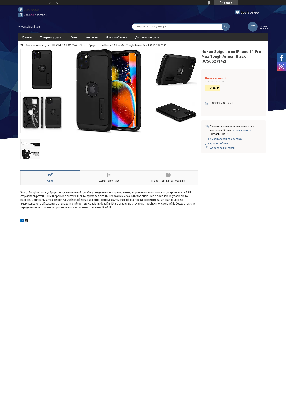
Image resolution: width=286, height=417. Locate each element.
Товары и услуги (50, 37)
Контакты (92, 37)
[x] (26, 221)
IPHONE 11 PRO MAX (65, 45)
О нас (74, 37)
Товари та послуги (37, 45)
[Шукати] (226, 27)
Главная (27, 37)
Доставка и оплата (147, 37)
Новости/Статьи (116, 37)
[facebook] (22, 221)
